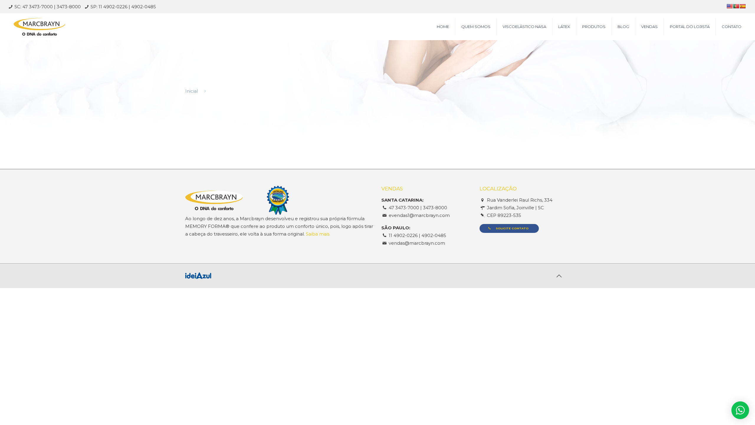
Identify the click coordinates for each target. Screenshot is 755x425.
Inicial (191, 91)
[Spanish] (743, 6)
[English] (730, 6)
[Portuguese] (736, 6)
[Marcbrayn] (39, 26)
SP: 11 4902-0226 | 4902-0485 (123, 6)
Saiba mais (317, 234)
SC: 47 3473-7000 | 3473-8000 (47, 6)
